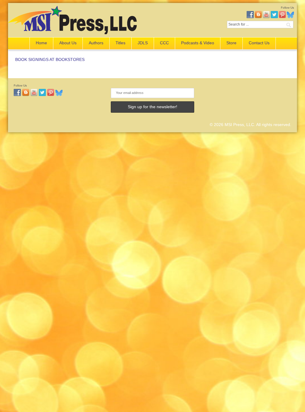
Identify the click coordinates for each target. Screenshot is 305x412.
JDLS (143, 42)
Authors (96, 42)
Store (231, 42)
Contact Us (259, 42)
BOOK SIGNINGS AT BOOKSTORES (50, 59)
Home (41, 42)
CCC (164, 42)
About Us (68, 42)
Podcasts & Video (197, 42)
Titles (120, 42)
